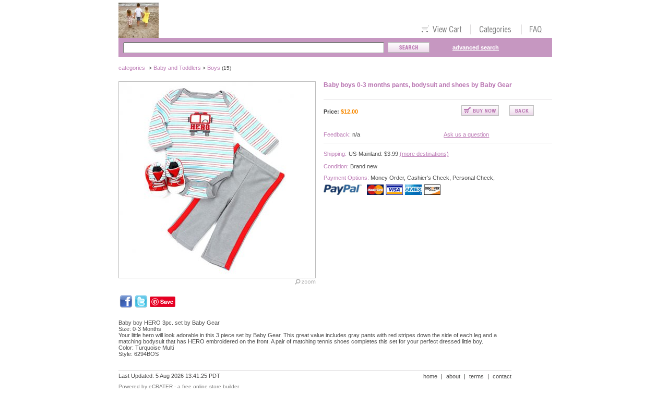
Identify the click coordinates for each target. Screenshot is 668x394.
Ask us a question (466, 134)
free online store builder (210, 386)
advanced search (475, 47)
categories (131, 68)
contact (502, 376)
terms (476, 376)
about (453, 376)
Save (166, 301)
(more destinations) (424, 154)
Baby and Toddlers (177, 68)
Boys (213, 68)
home (430, 376)
